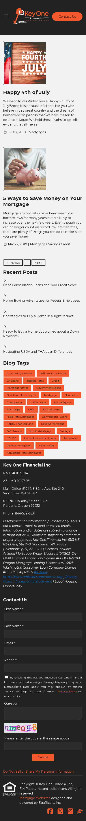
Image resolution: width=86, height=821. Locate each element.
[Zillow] (80, 811)
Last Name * (13, 626)
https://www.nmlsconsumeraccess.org (33, 577)
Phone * (10, 660)
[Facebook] (50, 811)
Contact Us (67, 17)
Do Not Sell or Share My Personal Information (38, 771)
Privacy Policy (67, 691)
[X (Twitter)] (60, 811)
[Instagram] (70, 811)
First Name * (13, 609)
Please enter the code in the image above (36, 738)
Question (11, 703)
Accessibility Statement (33, 581)
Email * (9, 643)
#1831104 (40, 572)
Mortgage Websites (35, 798)
